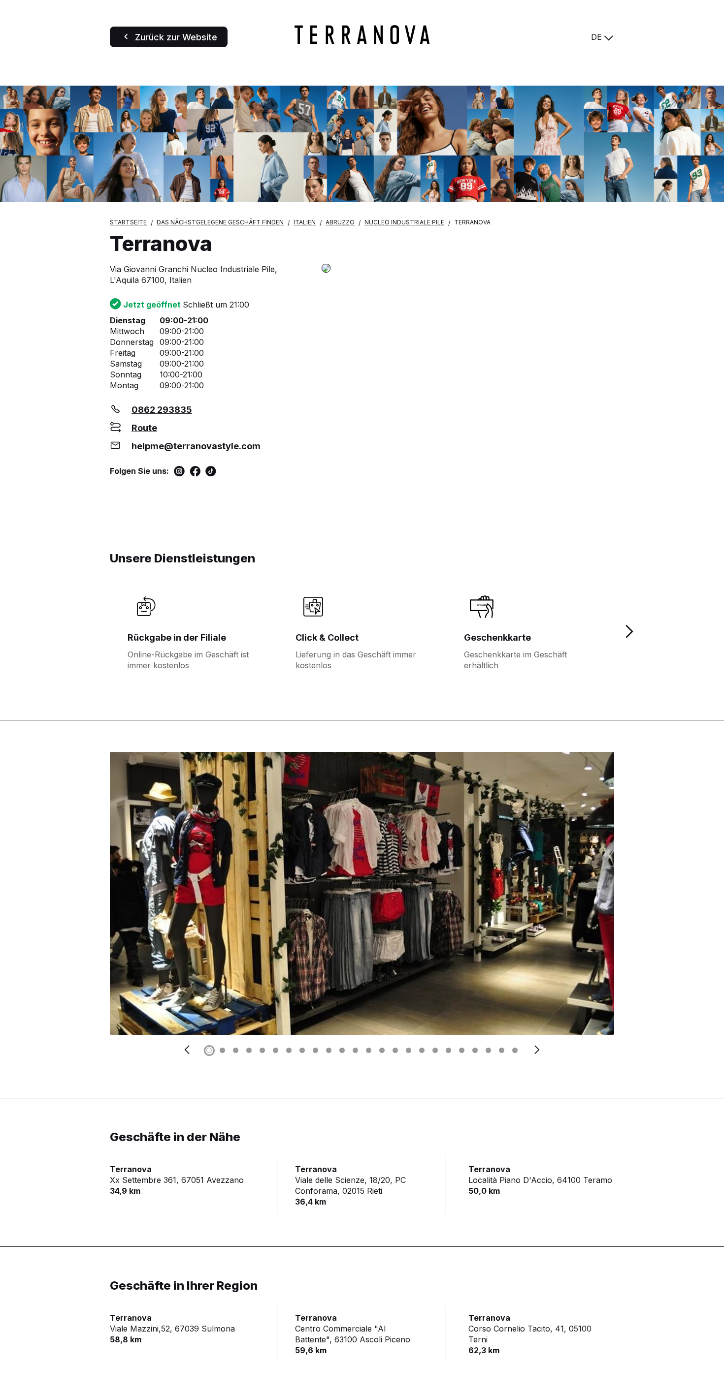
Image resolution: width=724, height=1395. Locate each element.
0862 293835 (162, 409)
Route (144, 428)
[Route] (468, 269)
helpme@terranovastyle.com (196, 446)
